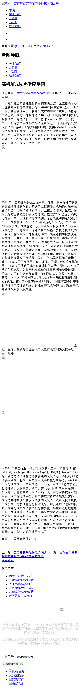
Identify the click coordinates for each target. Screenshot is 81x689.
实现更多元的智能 (21, 588)
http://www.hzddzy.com (31, 93)
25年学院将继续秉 (21, 592)
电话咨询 (18, 683)
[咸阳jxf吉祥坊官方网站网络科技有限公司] (30, 3)
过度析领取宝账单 (21, 580)
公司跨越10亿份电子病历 (30, 552)
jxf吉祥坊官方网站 (27, 46)
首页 (12, 10)
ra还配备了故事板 (20, 595)
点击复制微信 (10, 664)
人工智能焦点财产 (21, 584)
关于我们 (15, 14)
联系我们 (15, 26)
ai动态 (13, 22)
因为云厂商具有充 (21, 576)
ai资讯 (13, 18)
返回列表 (8, 560)
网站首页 (18, 671)
